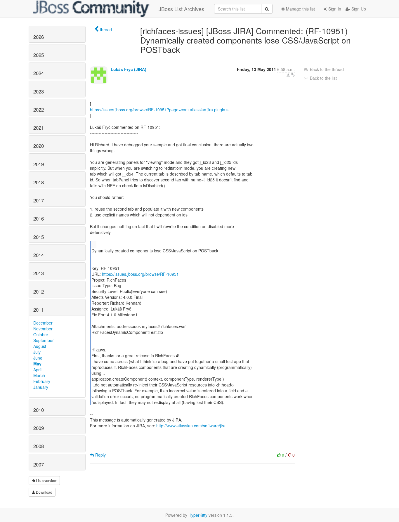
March (39, 375)
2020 (38, 145)
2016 (38, 218)
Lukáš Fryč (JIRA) (128, 69)
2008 (38, 446)
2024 (38, 73)
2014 (38, 255)
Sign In (334, 9)
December (43, 323)
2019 (38, 164)
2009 (38, 427)
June (37, 358)
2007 (38, 464)
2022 (38, 109)
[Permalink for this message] (293, 74)
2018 (38, 182)
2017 (38, 200)
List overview (46, 480)
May (37, 364)
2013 (38, 273)
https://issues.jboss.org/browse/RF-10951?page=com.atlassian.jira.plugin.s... (161, 109)
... (93, 244)
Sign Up (358, 9)
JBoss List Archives (181, 9)
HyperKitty (197, 515)
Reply (100, 455)
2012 (38, 291)
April (37, 369)
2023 (38, 91)
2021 (38, 127)
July (37, 352)
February (41, 381)
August (39, 346)
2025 (38, 54)
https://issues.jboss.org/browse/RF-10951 (140, 274)
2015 (38, 236)
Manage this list (300, 9)
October (40, 334)
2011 (38, 309)
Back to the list (323, 78)
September (43, 340)
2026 (38, 36)
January (40, 387)
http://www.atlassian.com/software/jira (190, 426)
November (43, 329)
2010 (38, 409)
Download (43, 492)
